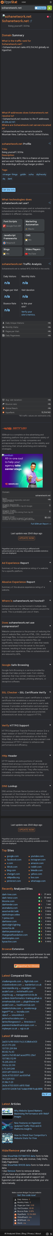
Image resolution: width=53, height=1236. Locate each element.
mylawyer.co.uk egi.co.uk (15, 1028)
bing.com (11, 870)
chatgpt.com (13, 874)
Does (26, 624)
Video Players (33, 249)
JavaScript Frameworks (10, 237)
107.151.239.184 (9, 1048)
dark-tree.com (9, 894)
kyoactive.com (9, 941)
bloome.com (8, 901)
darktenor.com (9, 921)
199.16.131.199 (8, 1065)
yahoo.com (36, 874)
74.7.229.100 (8, 1079)
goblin (23, 174)
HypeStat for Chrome (28, 966)
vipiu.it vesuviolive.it (13, 1015)
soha (31, 174)
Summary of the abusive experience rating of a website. (23, 588)
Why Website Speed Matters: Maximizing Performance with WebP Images (31, 1113)
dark (10, 178)
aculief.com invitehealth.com (17, 991)
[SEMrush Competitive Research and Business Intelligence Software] (14, 428)
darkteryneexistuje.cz (12, 931)
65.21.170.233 (8, 1045)
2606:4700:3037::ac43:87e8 (16, 1075)
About (38, 1233)
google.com (13, 856)
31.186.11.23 (7, 1082)
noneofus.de (8, 928)
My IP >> (46, 1094)
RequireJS (10, 243)
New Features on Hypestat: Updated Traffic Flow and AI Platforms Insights (27, 1126)
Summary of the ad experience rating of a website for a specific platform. (25, 569)
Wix (29, 240)
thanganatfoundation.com (15, 935)
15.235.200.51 (9, 1062)
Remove (11, 1171)
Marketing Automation (32, 223)
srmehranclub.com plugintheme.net (20, 1001)
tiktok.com (12, 867)
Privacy (31, 1233)
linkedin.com (37, 870)
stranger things (10, 174)
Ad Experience (26, 563)
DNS (26, 786)
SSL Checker (26, 692)
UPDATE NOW (26, 538)
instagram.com (38, 859)
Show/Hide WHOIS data (18, 1165)
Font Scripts (10, 221)
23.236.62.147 (8, 122)
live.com (35, 877)
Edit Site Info (8, 190)
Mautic (31, 229)
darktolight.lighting (11, 924)
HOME (24, 2)
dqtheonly (41, 174)
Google (26, 665)
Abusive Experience (26, 582)
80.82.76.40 (8, 1052)
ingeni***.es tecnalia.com (15, 1011)
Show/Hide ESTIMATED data (21, 1156)
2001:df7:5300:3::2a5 (13, 1072)
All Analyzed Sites (12, 1233)
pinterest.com (14, 881)
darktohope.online (11, 914)
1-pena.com (8, 918)
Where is (26, 600)
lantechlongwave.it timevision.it (19, 1022)
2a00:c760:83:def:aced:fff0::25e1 (19, 1055)
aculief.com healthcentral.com (18, 1005)
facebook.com (14, 859)
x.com (10, 863)
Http (26, 755)
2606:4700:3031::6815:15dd (15, 1085)
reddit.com (36, 867)
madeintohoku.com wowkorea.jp (19, 1008)
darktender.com (10, 904)
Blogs (7, 249)
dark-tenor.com (10, 898)
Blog (24, 1233)
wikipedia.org (13, 877)
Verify (26, 725)
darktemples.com (10, 938)
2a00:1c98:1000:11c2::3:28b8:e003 (19, 1041)
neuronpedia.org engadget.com (19, 988)
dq (4, 178)
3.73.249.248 (8, 1068)
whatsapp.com (38, 881)
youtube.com (37, 856)
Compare (42, 8)
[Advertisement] (26, 82)
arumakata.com (10, 908)
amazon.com (37, 863)
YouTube (32, 254)
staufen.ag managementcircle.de (19, 995)
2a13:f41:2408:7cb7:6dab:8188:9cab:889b (22, 1089)
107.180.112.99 (9, 1058)
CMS (28, 235)
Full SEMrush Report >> (41, 524)
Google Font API (13, 226)
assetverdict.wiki (10, 911)
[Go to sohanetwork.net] (31, 21)
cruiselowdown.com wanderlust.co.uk (21, 984)
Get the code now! (26, 1195)
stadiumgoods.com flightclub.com (20, 981)
